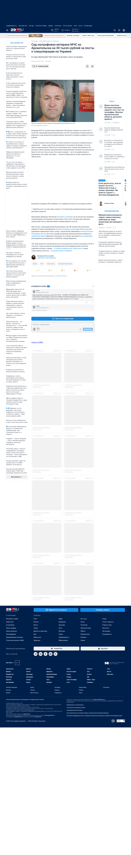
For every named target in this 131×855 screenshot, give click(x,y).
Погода (31, 25)
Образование (63, 526)
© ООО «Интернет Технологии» (37, 607)
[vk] (40, 540)
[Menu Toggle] (7, 30)
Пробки (66, 30)
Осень (83, 508)
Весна (36, 511)
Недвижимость (11, 25)
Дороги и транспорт (40, 517)
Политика (84, 511)
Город (36, 514)
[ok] (45, 540)
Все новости (16, 43)
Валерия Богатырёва (45, 256)
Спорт (104, 505)
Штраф (35, 263)
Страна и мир (106, 511)
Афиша (50, 25)
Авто (35, 505)
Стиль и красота (107, 508)
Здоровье (37, 526)
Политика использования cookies (76, 593)
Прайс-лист (10, 508)
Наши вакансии (11, 517)
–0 (92, 302)
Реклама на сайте (12, 505)
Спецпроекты (107, 520)
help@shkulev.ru (18, 602)
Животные (37, 523)
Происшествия (86, 514)
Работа (83, 517)
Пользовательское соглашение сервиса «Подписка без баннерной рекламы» (88, 599)
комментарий (42, 66)
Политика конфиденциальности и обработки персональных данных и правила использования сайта (94, 601)
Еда (35, 520)
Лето (60, 514)
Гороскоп (58, 25)
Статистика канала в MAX (15, 526)
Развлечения (85, 520)
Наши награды (11, 514)
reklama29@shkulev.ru (99, 585)
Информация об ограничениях (75, 591)
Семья (83, 526)
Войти (38, 330)
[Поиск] (114, 30)
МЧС (42, 263)
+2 (86, 314)
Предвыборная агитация (14, 523)
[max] (50, 540)
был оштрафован (85, 236)
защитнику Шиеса (38, 236)
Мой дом (62, 517)
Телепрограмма (41, 25)
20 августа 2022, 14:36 (37, 61)
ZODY (75, 25)
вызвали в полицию (65, 217)
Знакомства (23, 25)
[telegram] (35, 540)
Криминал (62, 508)
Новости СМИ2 (37, 342)
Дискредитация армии (65, 263)
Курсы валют (67, 25)
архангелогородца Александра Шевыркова (72, 229)
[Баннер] (35, 35)
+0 (86, 302)
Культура (62, 511)
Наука (61, 520)
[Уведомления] (119, 30)
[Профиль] (124, 30)
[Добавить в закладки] (87, 66)
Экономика (106, 517)
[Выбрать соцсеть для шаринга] (92, 66)
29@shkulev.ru (26, 600)
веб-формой (38, 602)
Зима (60, 505)
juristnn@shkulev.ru (49, 601)
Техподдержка (11, 520)
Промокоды (88, 25)
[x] (55, 540)
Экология (105, 514)
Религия (83, 523)
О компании (10, 511)
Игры (80, 25)
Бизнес (36, 508)
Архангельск (51, 263)
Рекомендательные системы (74, 596)
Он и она (84, 505)
